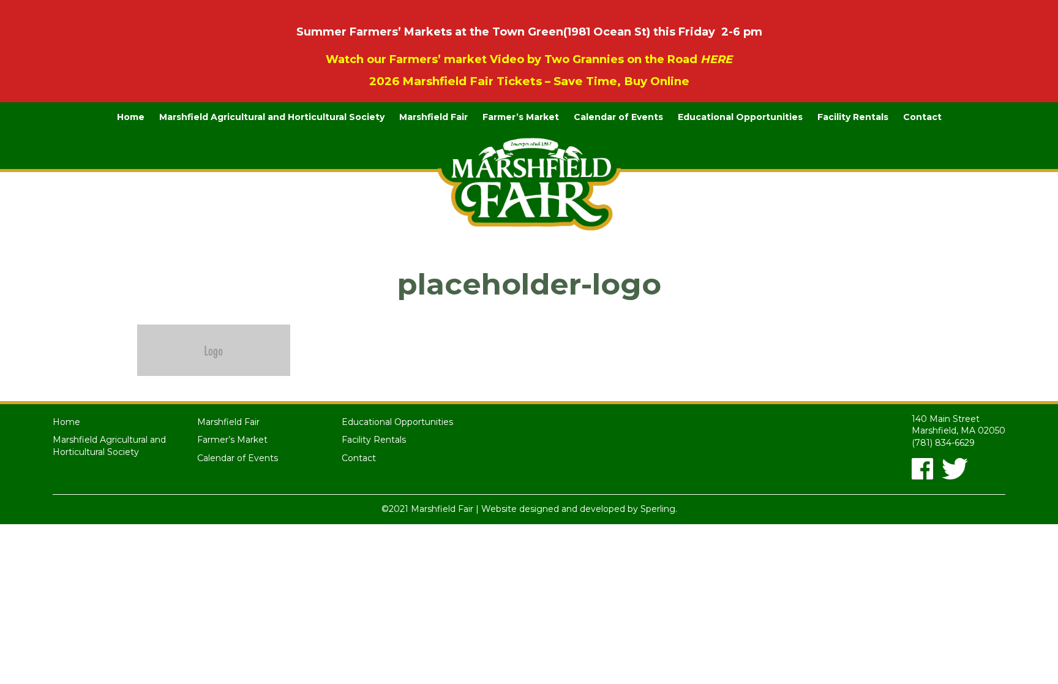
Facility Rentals (852, 116)
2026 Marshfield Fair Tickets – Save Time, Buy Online (529, 81)
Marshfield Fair (433, 116)
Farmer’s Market (520, 116)
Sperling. (658, 508)
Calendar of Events (618, 116)
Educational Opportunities (740, 116)
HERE (716, 59)
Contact (922, 116)
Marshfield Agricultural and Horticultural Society (272, 116)
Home (130, 116)
